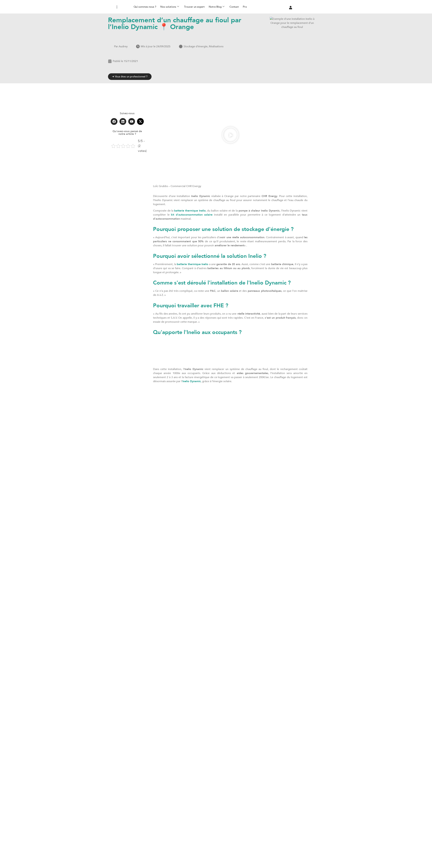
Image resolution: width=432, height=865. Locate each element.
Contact (234, 6)
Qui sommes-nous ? (145, 6)
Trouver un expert (194, 6)
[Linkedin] (122, 121)
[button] (230, 135)
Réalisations (216, 46)
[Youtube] (131, 121)
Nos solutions (168, 6)
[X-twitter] (140, 121)
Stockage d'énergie (196, 46)
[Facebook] (114, 121)
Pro (245, 6)
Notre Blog (215, 6)
